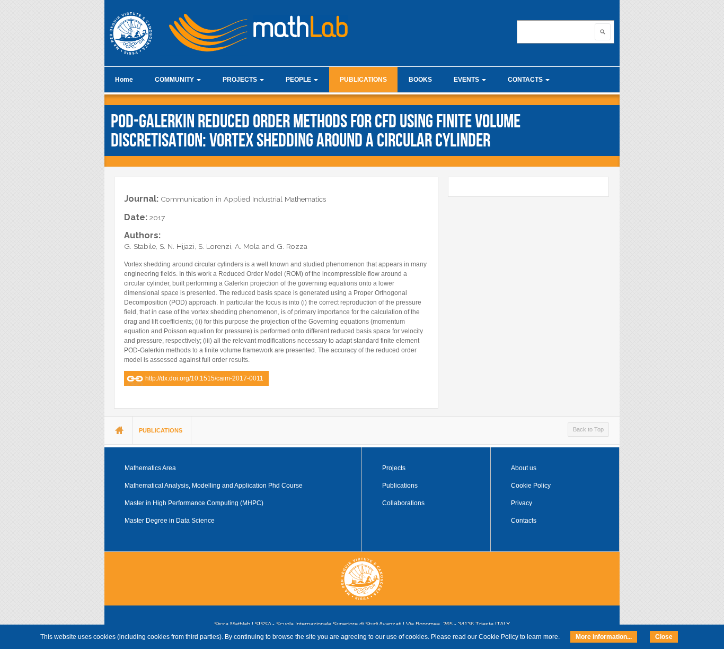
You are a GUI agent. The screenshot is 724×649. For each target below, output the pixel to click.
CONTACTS (526, 79)
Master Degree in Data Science (170, 520)
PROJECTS (241, 79)
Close (664, 637)
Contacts (523, 520)
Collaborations (403, 503)
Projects (393, 468)
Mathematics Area (150, 468)
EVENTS (467, 79)
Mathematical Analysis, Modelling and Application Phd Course (214, 485)
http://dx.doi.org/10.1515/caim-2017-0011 (204, 378)
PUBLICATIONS (363, 79)
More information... (604, 637)
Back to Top (588, 429)
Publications (400, 485)
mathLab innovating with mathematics (254, 29)
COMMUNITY (175, 79)
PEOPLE (299, 79)
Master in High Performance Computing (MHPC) (194, 503)
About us (523, 468)
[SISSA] (131, 33)
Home (124, 79)
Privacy (521, 503)
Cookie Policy (531, 485)
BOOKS (420, 79)
